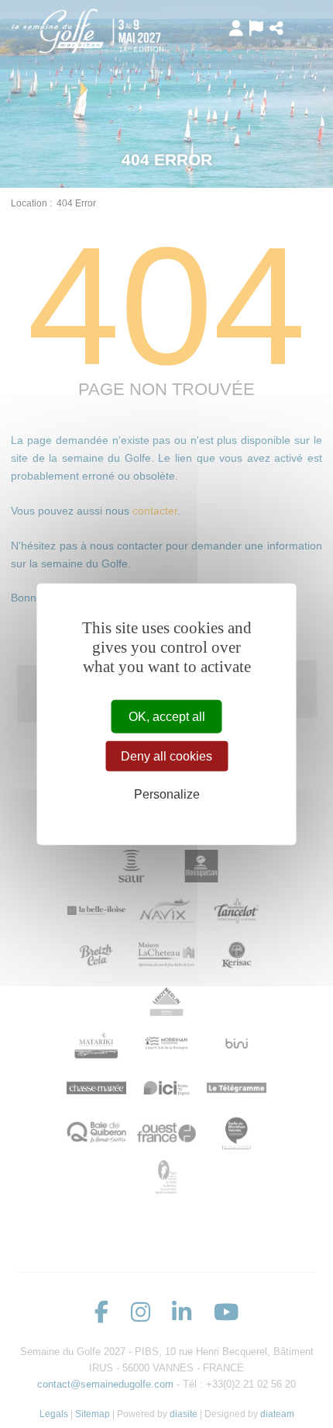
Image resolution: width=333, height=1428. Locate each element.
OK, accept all (167, 716)
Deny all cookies (166, 756)
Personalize (167, 794)
